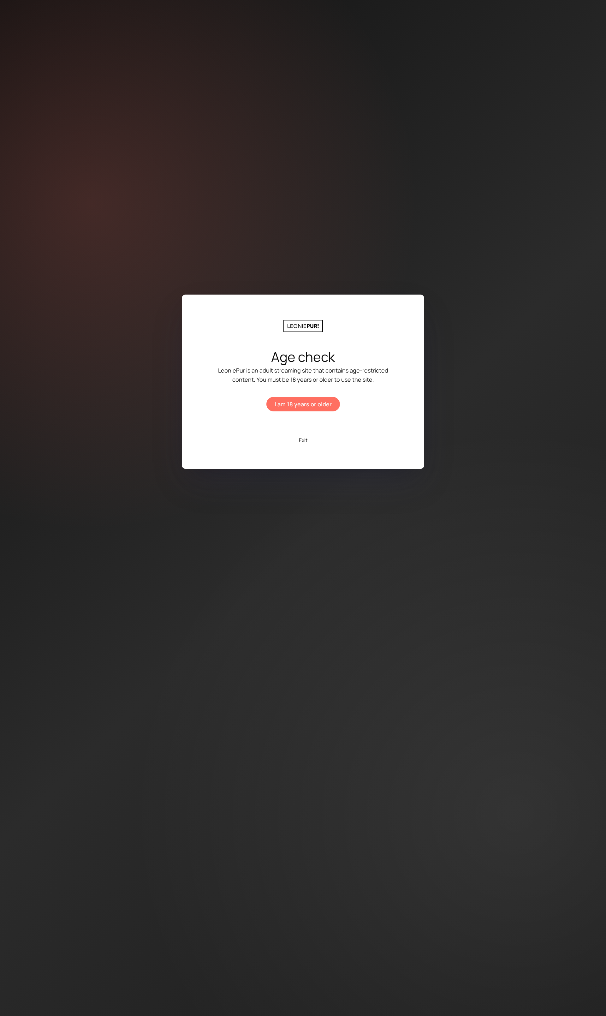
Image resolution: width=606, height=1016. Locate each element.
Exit (303, 440)
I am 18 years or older (303, 404)
